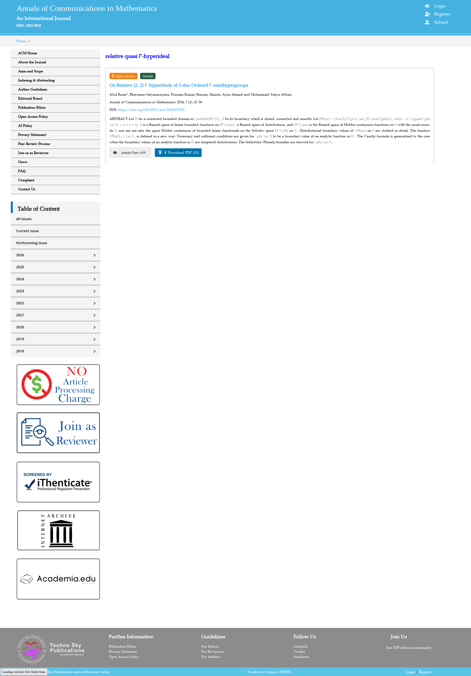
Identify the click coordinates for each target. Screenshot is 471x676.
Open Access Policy (33, 116)
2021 (56, 315)
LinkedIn (301, 646)
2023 (56, 291)
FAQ (22, 171)
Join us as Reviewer (33, 153)
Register (442, 14)
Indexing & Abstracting (36, 80)
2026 (56, 255)
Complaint (26, 180)
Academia (301, 656)
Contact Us (26, 189)
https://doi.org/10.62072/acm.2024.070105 (151, 109)
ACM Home (27, 53)
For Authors (211, 656)
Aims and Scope (30, 71)
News (22, 162)
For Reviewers (212, 651)
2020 (56, 327)
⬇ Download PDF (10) (181, 152)
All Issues (24, 219)
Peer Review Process (34, 143)
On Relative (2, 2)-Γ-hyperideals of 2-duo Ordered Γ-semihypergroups (178, 85)
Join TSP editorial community (409, 647)
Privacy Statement (32, 134)
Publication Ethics (32, 107)
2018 (56, 351)
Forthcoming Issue (31, 243)
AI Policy (25, 125)
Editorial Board (30, 98)
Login (439, 6)
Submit (441, 22)
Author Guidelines (32, 89)
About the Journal (32, 62)
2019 (56, 339)
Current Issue (27, 231)
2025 (56, 267)
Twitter (299, 651)
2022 (56, 303)
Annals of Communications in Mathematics (86, 8)
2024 (56, 279)
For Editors (210, 646)
